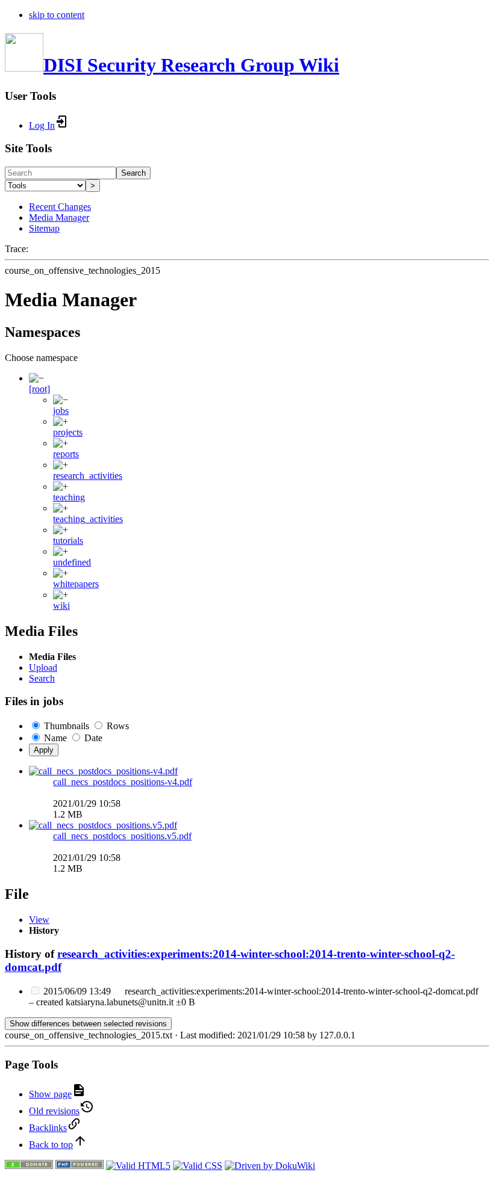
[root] (39, 389)
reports (66, 454)
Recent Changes (60, 207)
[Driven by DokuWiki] (270, 1166)
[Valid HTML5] (138, 1166)
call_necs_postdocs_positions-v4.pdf (122, 782)
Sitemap (44, 228)
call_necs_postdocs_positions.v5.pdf (122, 836)
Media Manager (59, 217)
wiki (61, 605)
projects (68, 432)
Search (133, 172)
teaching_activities (88, 519)
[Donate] (29, 1166)
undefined (72, 562)
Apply (44, 749)
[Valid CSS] (197, 1166)
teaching (69, 497)
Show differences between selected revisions (88, 1023)
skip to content (56, 15)
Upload (43, 667)
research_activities (87, 475)
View (39, 919)
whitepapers (76, 584)
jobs (61, 410)
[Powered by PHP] (79, 1166)
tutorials (68, 540)
